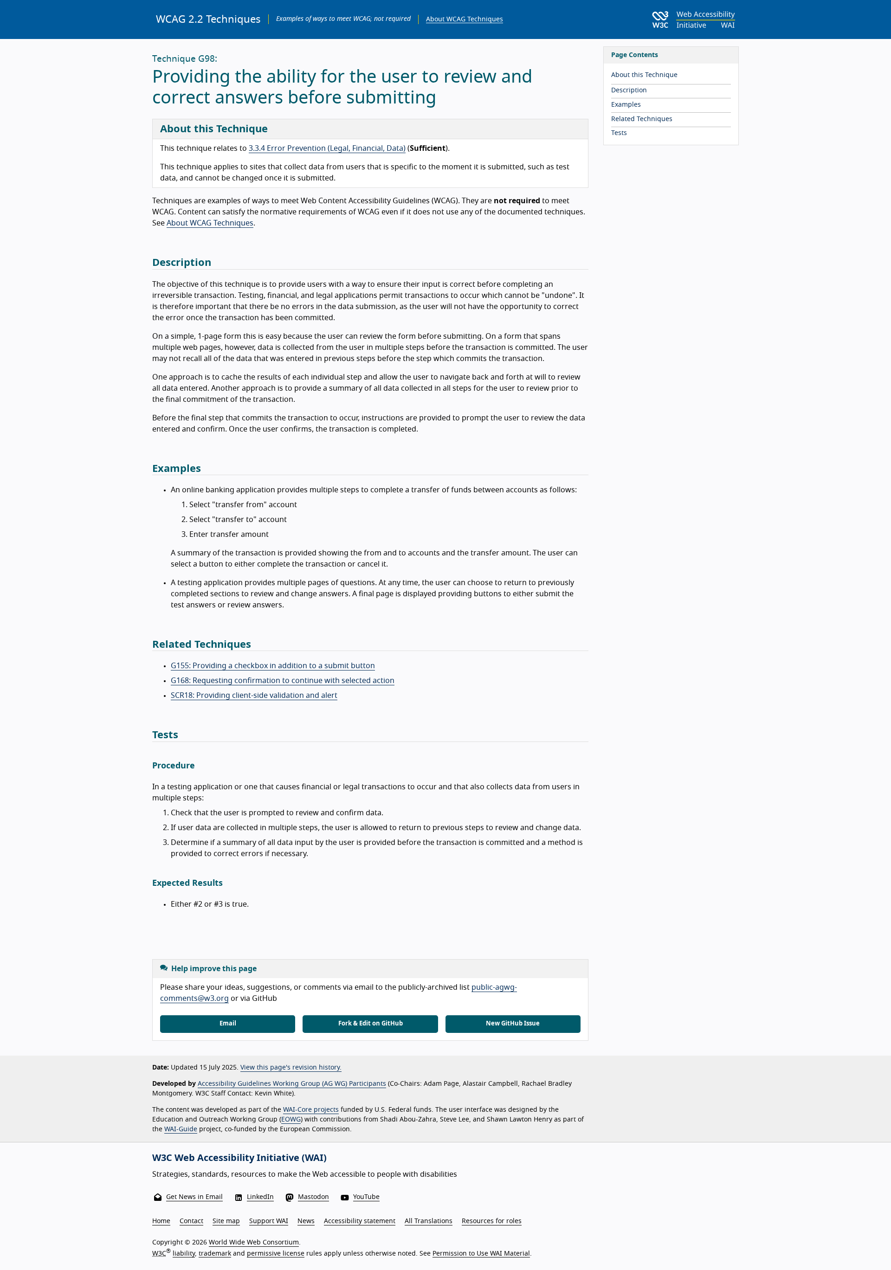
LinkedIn (260, 1197)
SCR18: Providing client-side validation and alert (254, 695)
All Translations (428, 1221)
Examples (626, 105)
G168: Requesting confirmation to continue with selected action (282, 680)
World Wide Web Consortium (254, 1242)
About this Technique (644, 75)
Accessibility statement (359, 1221)
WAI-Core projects (311, 1110)
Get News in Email (194, 1197)
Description (629, 90)
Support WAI (268, 1221)
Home (161, 1221)
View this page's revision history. (291, 1067)
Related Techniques (641, 119)
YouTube (366, 1197)
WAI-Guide (180, 1129)
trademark (215, 1253)
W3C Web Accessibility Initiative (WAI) (239, 1158)
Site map (226, 1221)
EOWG (291, 1119)
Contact (191, 1221)
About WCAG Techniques (464, 19)
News (306, 1221)
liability (184, 1253)
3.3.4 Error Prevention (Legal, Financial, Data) (327, 148)
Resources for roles (492, 1221)
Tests (619, 133)
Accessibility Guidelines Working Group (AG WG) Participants (292, 1084)
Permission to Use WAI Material (481, 1253)
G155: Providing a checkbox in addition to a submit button (273, 666)
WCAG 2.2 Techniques (208, 19)
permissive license (275, 1253)
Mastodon (313, 1197)
